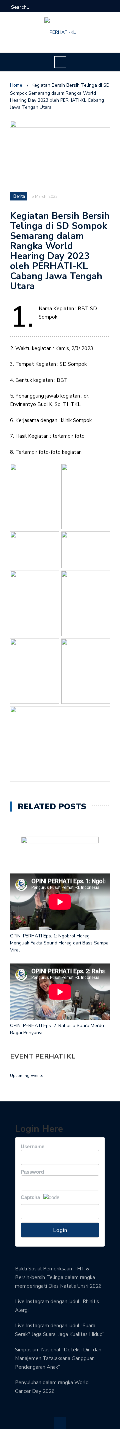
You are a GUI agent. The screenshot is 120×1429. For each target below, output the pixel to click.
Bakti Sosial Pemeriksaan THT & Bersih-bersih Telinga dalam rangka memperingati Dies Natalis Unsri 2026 (58, 1277)
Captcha (30, 1197)
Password (32, 1172)
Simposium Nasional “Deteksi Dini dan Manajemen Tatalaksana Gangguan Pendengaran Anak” (58, 1358)
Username (32, 1146)
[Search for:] (31, 7)
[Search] (105, 7)
